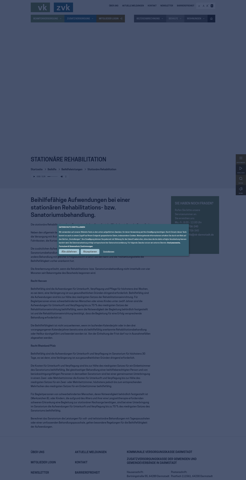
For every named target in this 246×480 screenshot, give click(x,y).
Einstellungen (108, 252)
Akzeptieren (90, 251)
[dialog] (123, 240)
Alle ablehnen (69, 251)
